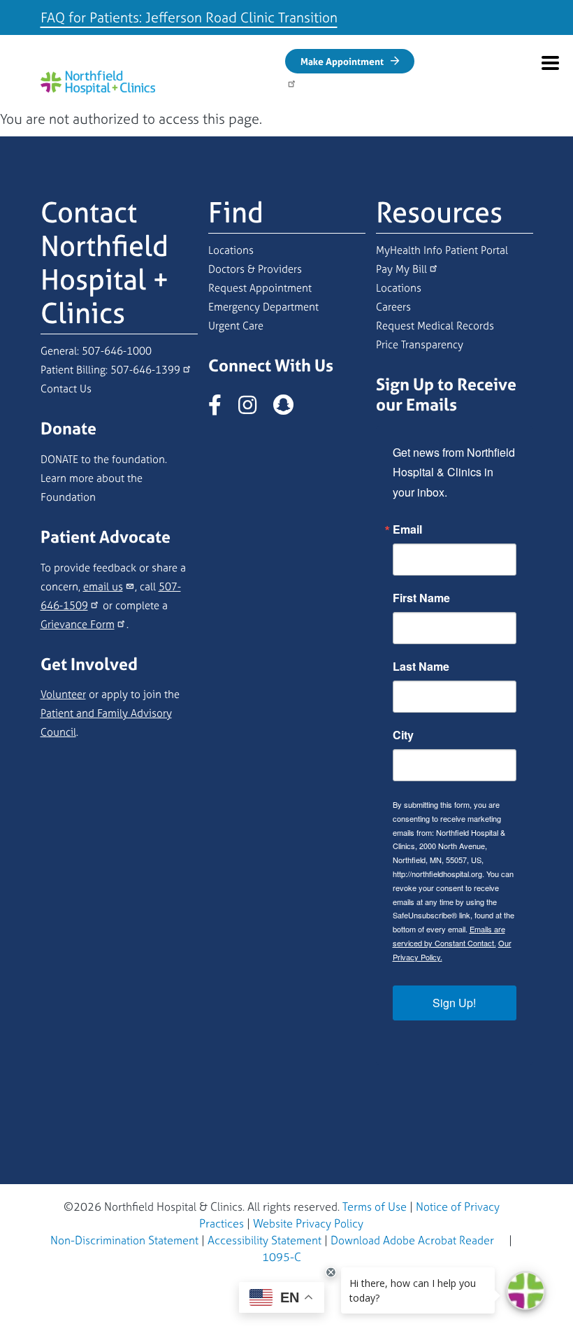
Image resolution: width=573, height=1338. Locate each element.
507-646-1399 (145, 369)
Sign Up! (454, 1003)
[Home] (98, 82)
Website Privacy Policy (308, 1223)
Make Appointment (342, 61)
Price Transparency (419, 344)
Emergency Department (263, 306)
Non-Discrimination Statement (124, 1240)
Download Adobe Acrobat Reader (412, 1240)
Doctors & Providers (255, 269)
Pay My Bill (401, 269)
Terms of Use (374, 1206)
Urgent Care (235, 325)
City (403, 735)
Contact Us (66, 388)
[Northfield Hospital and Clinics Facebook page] (221, 408)
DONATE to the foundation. (104, 459)
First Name (421, 598)
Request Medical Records (435, 325)
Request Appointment (260, 287)
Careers (393, 306)
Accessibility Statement (264, 1240)
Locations (231, 250)
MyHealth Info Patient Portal (442, 250)
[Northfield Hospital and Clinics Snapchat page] (290, 408)
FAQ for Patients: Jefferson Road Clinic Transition (189, 17)
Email (407, 529)
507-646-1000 (117, 350)
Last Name (421, 666)
